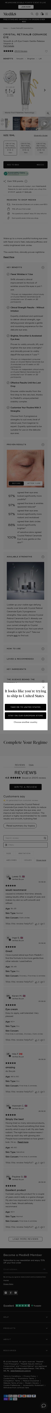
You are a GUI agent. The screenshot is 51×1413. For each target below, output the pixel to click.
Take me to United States (25, 707)
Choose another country (25, 722)
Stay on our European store (25, 716)
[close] (43, 687)
